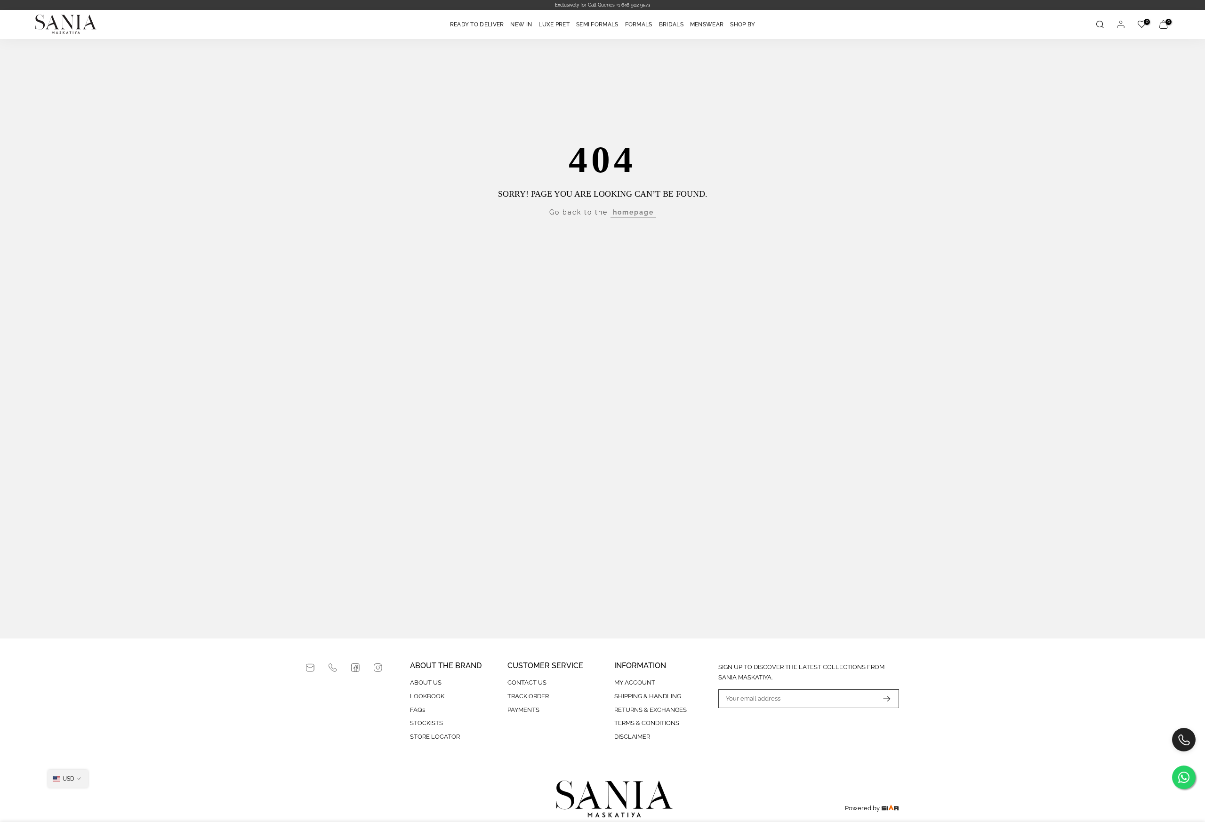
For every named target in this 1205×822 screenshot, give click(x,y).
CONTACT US (526, 682)
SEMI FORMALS (597, 24)
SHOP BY (742, 24)
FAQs (417, 709)
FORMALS (638, 24)
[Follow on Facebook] (355, 667)
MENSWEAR (706, 24)
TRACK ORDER (528, 696)
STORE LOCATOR (435, 736)
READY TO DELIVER (477, 24)
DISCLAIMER (632, 736)
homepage (633, 212)
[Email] (310, 667)
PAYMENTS (523, 709)
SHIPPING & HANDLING (647, 696)
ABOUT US (426, 682)
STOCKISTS (426, 722)
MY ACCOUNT (634, 682)
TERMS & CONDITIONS (646, 722)
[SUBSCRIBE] (882, 698)
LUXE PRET (554, 24)
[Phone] (333, 667)
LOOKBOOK (427, 696)
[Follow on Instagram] (378, 667)
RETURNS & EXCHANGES (650, 709)
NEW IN (521, 24)
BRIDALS (671, 24)
